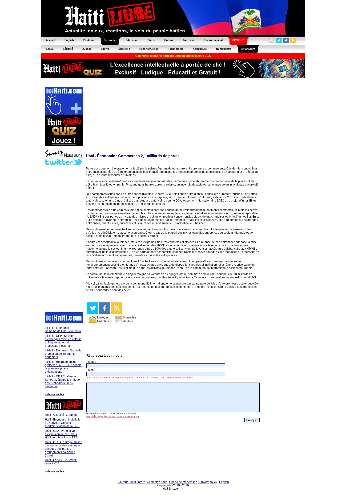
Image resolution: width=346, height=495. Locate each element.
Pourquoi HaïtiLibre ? (131, 482)
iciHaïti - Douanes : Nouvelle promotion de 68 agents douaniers (63, 354)
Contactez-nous (157, 482)
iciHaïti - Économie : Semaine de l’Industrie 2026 (63, 329)
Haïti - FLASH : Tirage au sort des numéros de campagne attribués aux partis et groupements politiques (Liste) (63, 449)
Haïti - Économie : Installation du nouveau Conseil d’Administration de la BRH (63, 423)
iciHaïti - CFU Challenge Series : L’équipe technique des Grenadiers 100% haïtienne (62, 381)
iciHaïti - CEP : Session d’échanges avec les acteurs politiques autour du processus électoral (63, 340)
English (224, 482)
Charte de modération (183, 482)
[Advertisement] (63, 239)
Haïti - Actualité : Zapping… (62, 415)
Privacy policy (208, 482)
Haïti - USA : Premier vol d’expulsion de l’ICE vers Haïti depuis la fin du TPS (61, 434)
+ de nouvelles (54, 394)
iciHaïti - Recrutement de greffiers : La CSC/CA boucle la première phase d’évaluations (63, 366)
